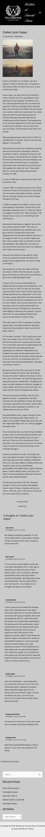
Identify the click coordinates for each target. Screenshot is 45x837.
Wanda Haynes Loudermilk (13, 800)
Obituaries (19, 36)
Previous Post (22, 502)
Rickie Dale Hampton (11, 788)
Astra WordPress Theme (24, 829)
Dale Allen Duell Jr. (10, 796)
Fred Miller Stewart (10, 792)
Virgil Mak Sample (10, 804)
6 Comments (8, 36)
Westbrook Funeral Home (30, 12)
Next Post (22, 506)
